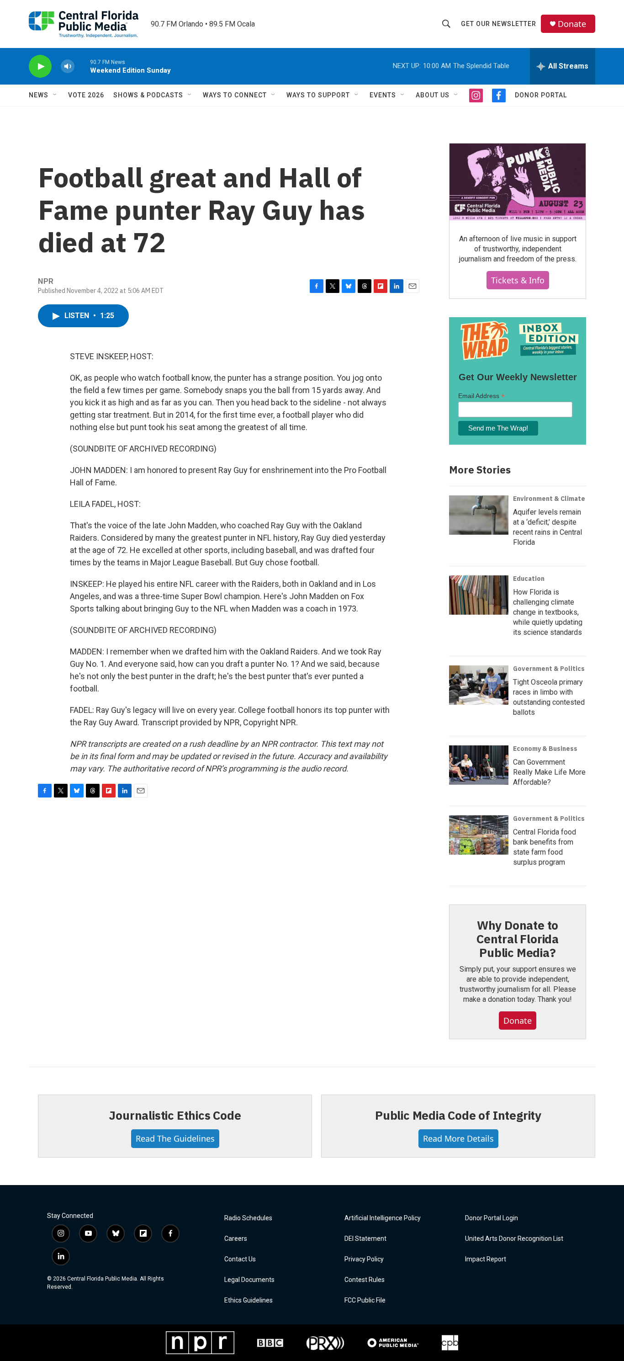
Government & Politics (549, 669)
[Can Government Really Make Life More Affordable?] (478, 765)
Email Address (481, 396)
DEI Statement (365, 1238)
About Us (432, 95)
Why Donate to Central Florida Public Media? (517, 938)
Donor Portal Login (491, 1218)
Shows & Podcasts (148, 95)
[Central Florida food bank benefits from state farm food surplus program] (478, 835)
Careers (235, 1238)
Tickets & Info (518, 280)
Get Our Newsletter (498, 23)
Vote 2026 (86, 95)
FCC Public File (365, 1300)
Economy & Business (545, 748)
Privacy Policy (364, 1259)
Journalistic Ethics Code (175, 1115)
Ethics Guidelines (248, 1300)
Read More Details (458, 1138)
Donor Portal (541, 95)
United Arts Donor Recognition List (514, 1238)
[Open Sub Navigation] (55, 95)
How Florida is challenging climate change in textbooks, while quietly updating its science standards (547, 612)
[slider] (82, 66)
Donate (572, 24)
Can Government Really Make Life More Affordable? (549, 772)
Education (529, 578)
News (38, 95)
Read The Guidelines (175, 1138)
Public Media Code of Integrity (458, 1115)
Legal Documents (249, 1279)
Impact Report (485, 1259)
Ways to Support (318, 95)
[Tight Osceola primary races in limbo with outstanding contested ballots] (478, 685)
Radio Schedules (248, 1218)
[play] (40, 66)
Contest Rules (364, 1279)
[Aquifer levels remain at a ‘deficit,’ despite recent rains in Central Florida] (478, 515)
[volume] (67, 66)
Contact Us (240, 1259)
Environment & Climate (549, 498)
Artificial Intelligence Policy (382, 1218)
